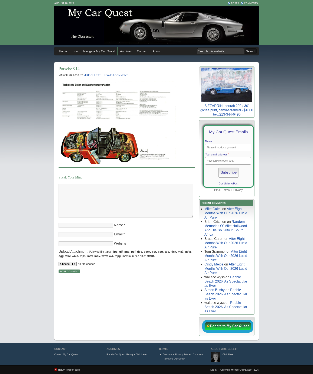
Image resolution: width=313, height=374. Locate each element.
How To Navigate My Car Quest (93, 51)
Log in (213, 369)
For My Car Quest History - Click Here (126, 354)
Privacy (238, 189)
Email (118, 234)
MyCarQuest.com (156, 25)
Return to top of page (69, 369)
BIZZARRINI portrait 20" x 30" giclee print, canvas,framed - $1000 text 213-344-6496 (226, 110)
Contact (142, 51)
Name (118, 225)
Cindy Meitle (213, 264)
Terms (226, 189)
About (157, 51)
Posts (235, 3)
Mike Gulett (92, 75)
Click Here (228, 354)
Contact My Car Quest (66, 354)
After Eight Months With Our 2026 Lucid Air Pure (225, 213)
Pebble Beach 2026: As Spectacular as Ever (225, 281)
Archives (126, 51)
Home (63, 51)
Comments (251, 3)
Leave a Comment (116, 75)
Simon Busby (214, 290)
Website (120, 243)
